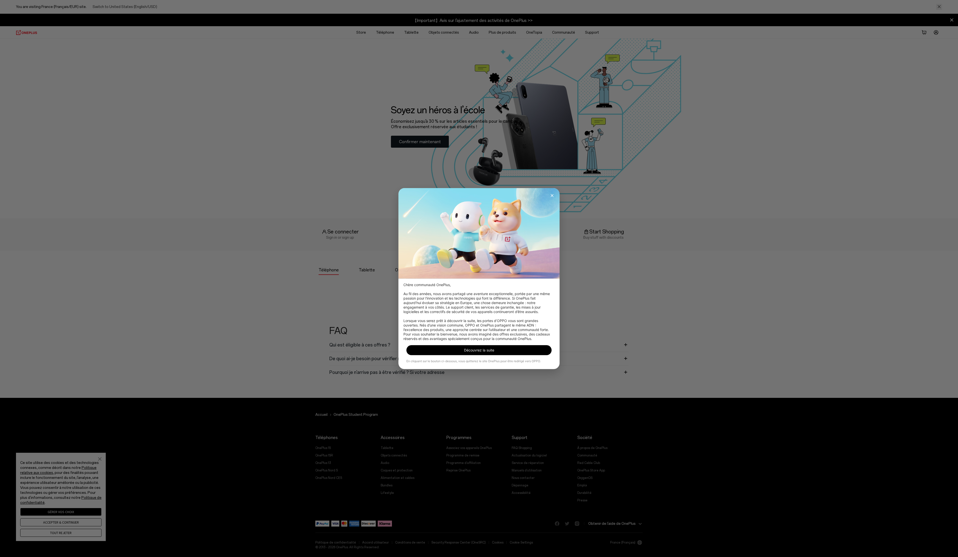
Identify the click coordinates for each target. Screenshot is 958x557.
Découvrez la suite (479, 350)
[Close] (552, 195)
